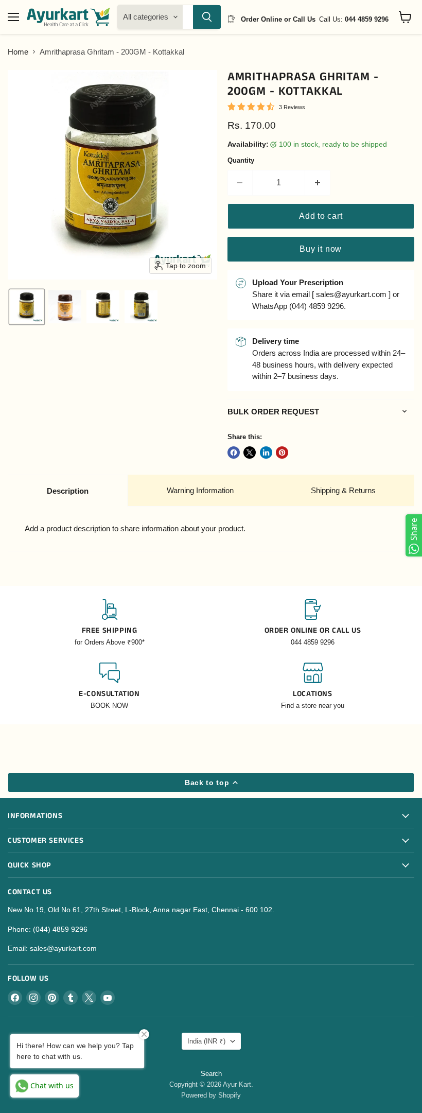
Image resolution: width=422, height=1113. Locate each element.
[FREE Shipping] (109, 623)
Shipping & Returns (343, 490)
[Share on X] (249, 452)
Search (211, 1073)
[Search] (207, 17)
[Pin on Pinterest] (282, 452)
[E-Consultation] (109, 686)
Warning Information (200, 490)
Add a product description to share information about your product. (135, 528)
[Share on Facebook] (233, 452)
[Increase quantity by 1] (317, 183)
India (206, 1041)
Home (18, 51)
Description (68, 490)
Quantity (240, 160)
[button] (26, 306)
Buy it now (321, 249)
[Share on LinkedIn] (266, 452)
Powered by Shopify (211, 1095)
